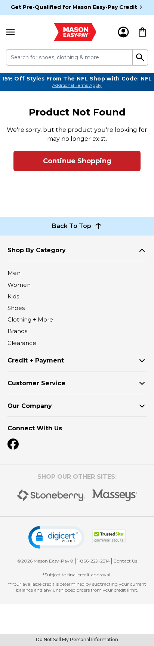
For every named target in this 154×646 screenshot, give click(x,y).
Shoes (16, 307)
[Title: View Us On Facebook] (13, 444)
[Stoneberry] (50, 495)
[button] (56, 537)
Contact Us (125, 561)
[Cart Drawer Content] (142, 32)
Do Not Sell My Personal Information (77, 639)
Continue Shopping (77, 161)
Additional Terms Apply (77, 85)
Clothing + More (30, 319)
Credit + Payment (35, 360)
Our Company (29, 405)
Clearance (21, 342)
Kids (13, 296)
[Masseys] (115, 495)
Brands (17, 331)
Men (14, 272)
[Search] (140, 57)
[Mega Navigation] (10, 32)
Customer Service (36, 383)
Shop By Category (36, 250)
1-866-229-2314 (93, 561)
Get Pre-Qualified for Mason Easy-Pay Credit (74, 7)
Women (19, 284)
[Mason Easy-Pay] (75, 32)
